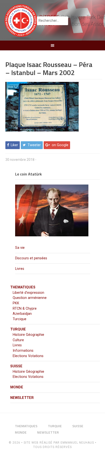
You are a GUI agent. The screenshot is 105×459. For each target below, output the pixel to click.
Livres (19, 269)
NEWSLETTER (22, 398)
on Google (60, 145)
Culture (18, 340)
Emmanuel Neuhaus (77, 442)
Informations (23, 351)
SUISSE (16, 366)
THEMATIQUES (22, 287)
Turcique (19, 319)
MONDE (16, 387)
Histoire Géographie (28, 335)
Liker (14, 145)
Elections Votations (28, 356)
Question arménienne (30, 298)
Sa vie (20, 248)
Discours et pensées (31, 258)
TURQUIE (18, 329)
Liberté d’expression (28, 293)
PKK (16, 303)
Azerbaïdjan (22, 314)
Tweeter (34, 145)
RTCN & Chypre (25, 308)
